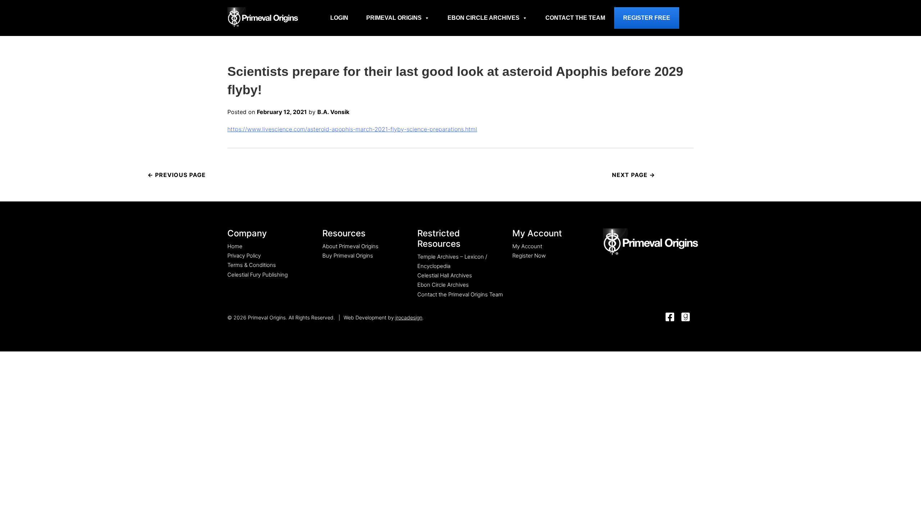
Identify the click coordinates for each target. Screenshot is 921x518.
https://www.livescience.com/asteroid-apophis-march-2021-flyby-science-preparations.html (352, 129)
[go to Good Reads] (685, 317)
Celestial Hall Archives (444, 275)
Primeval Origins (394, 18)
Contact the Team (575, 18)
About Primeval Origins (350, 246)
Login (339, 18)
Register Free (646, 18)
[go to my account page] (650, 242)
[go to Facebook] (670, 317)
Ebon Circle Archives (484, 18)
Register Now (529, 255)
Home (234, 246)
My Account (527, 246)
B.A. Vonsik (333, 111)
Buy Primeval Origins (347, 255)
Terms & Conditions (251, 265)
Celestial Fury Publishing (257, 274)
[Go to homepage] (262, 17)
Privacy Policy (244, 255)
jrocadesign (408, 317)
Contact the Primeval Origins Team (460, 294)
